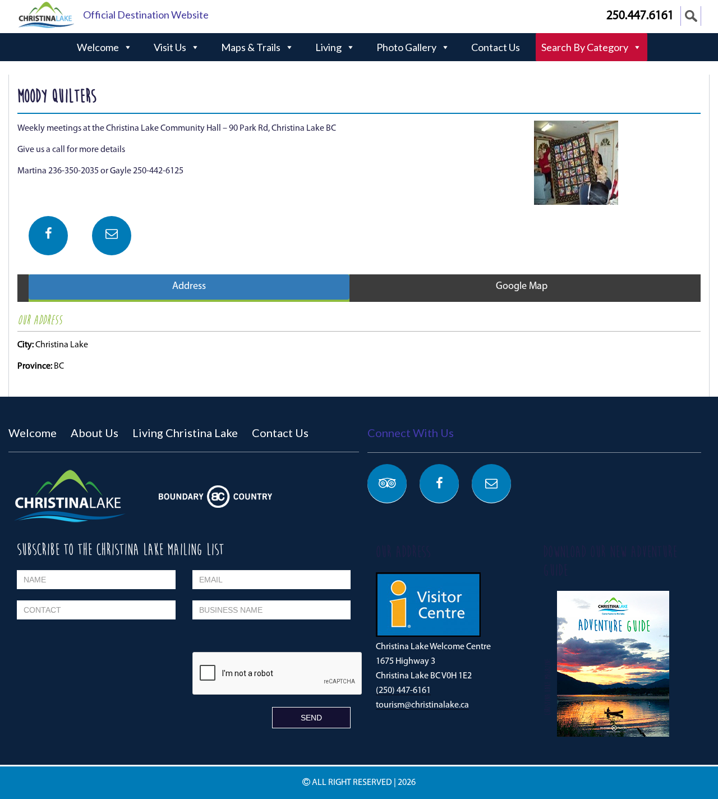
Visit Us (170, 47)
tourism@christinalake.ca (422, 705)
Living (328, 47)
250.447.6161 (640, 16)
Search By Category (584, 47)
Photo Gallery (406, 47)
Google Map (521, 287)
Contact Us (495, 47)
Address (189, 287)
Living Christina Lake (185, 432)
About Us (94, 432)
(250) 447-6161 (403, 690)
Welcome (98, 47)
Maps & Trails (250, 47)
